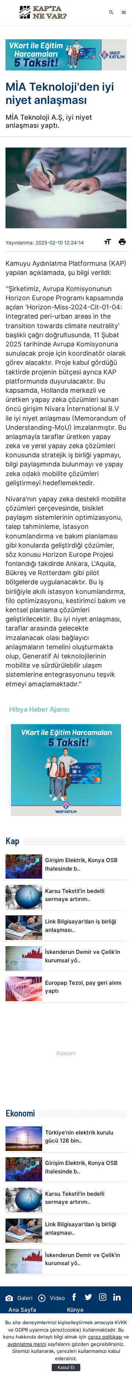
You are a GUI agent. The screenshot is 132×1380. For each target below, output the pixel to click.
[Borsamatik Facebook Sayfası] (74, 1298)
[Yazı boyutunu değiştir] (107, 243)
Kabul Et (66, 1367)
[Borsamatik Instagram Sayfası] (103, 1298)
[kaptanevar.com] (42, 13)
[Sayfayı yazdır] (122, 243)
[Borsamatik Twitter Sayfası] (89, 1298)
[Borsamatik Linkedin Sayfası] (117, 1298)
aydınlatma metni (27, 1344)
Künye (75, 1309)
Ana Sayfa (22, 1309)
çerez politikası (105, 1337)
